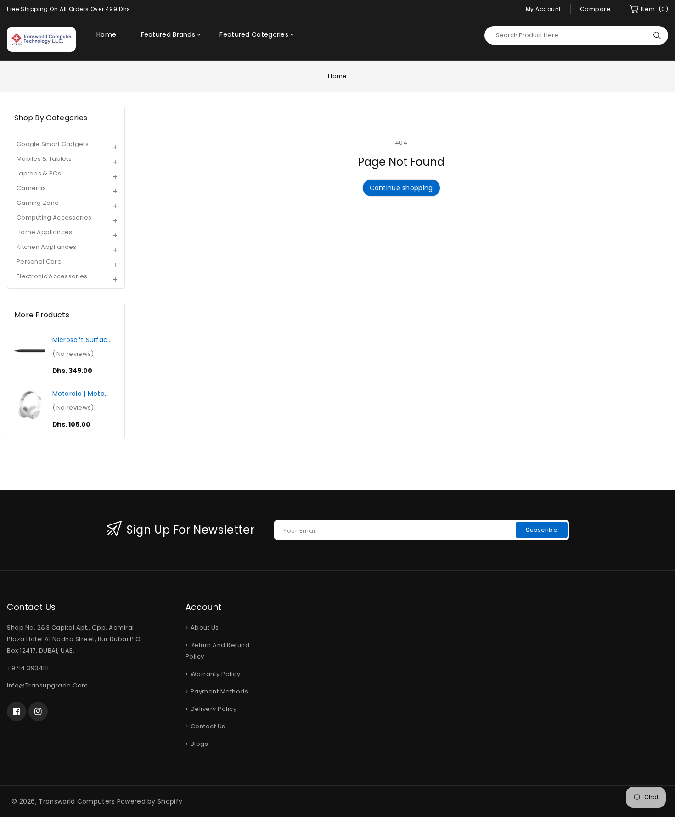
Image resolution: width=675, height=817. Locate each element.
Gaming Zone (38, 202)
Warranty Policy (214, 674)
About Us (204, 627)
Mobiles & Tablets (44, 158)
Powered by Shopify (149, 801)
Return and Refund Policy (218, 651)
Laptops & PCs (39, 173)
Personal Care (39, 261)
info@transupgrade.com (47, 685)
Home (337, 76)
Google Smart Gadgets (53, 144)
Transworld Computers (77, 801)
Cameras (31, 188)
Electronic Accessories (52, 276)
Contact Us (207, 726)
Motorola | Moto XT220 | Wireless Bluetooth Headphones (79, 393)
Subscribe (541, 529)
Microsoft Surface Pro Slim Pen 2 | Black (82, 339)
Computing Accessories (54, 217)
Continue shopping (401, 187)
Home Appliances (45, 232)
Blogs (198, 743)
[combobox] (576, 35)
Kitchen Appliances (46, 246)
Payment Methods (218, 691)
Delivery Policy (212, 708)
